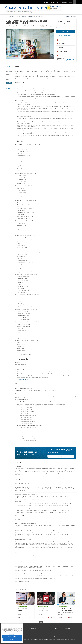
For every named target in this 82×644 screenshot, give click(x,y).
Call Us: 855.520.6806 (71, 16)
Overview (8, 66)
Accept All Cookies (12, 636)
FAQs (7, 76)
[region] (12, 633)
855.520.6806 (8, 88)
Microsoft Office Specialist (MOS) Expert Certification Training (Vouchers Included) (65, 610)
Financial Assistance (58, 629)
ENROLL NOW (65, 31)
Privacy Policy (42, 640)
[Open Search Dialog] (74, 2)
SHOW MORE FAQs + (20, 558)
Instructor (8, 74)
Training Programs (12, 16)
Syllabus (8, 69)
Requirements (9, 71)
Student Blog (67, 628)
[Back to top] (41, 626)
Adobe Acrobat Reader (22, 379)
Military (56, 628)
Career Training (33, 628)
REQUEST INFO (70, 59)
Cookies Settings (12, 639)
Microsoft (18, 16)
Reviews (7, 79)
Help (55, 631)
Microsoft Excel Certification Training (25, 609)
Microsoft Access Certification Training (43, 609)
